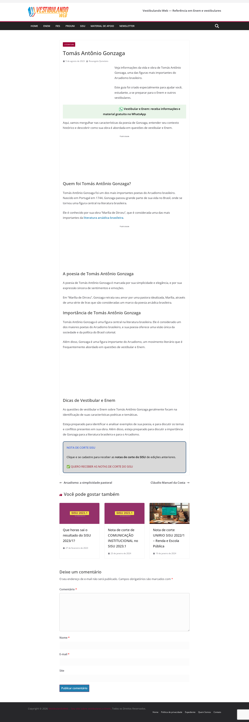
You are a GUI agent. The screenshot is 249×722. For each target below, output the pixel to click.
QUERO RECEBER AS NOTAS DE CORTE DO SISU (102, 466)
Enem (46, 26)
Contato (217, 712)
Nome (64, 638)
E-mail (64, 654)
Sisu (82, 26)
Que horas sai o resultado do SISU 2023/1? (77, 535)
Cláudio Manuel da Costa (168, 482)
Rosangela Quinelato (98, 61)
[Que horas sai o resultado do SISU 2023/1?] (79, 505)
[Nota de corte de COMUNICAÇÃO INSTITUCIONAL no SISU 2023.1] (124, 505)
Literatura (69, 44)
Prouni (70, 26)
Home (34, 26)
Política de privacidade (171, 712)
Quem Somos (204, 712)
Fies (58, 26)
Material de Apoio (102, 26)
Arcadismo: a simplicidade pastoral (88, 482)
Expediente (190, 712)
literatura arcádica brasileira (103, 218)
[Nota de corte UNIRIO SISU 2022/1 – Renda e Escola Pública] (170, 505)
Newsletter (126, 26)
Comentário (68, 589)
